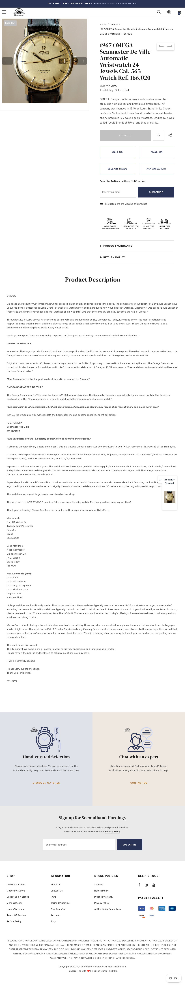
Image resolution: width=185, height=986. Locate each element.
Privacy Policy (112, 831)
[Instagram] (148, 885)
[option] (44, 61)
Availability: (107, 90)
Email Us (156, 152)
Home (103, 24)
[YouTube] (155, 885)
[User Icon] (169, 12)
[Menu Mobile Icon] (4, 12)
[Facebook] (141, 885)
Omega (114, 24)
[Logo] (19, 12)
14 (106, 204)
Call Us (117, 152)
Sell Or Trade (117, 168)
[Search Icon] (159, 12)
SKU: (103, 86)
